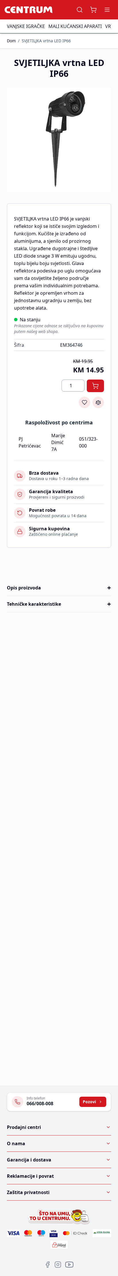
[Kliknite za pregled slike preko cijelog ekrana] (59, 140)
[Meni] (107, 9)
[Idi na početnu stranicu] (28, 9)
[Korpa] (93, 9)
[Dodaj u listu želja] (84, 402)
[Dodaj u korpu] (95, 386)
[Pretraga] (79, 9)
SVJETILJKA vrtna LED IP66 (46, 40)
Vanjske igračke (26, 26)
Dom (11, 40)
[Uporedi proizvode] (98, 402)
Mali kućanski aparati (75, 26)
